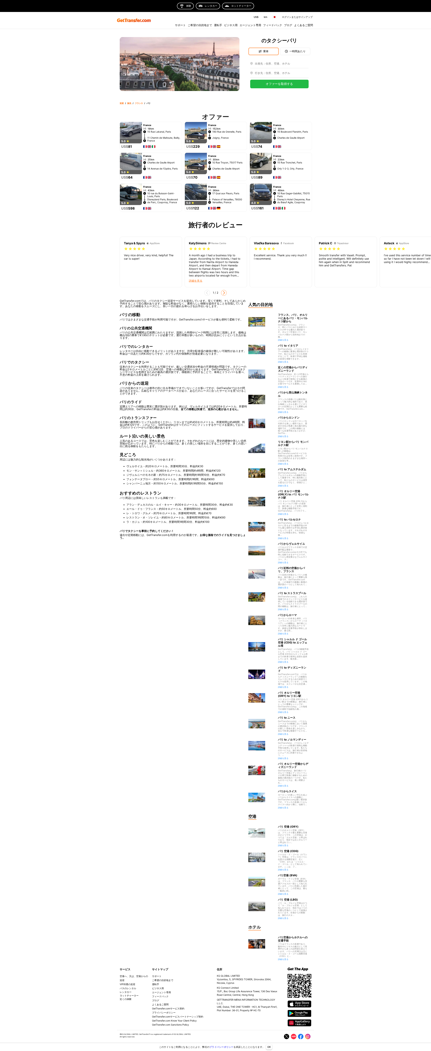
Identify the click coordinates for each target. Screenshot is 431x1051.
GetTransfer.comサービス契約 (168, 1008)
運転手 (218, 25)
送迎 (122, 103)
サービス (125, 969)
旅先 (129, 103)
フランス (139, 103)
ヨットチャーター (129, 995)
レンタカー (125, 992)
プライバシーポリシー (221, 1046)
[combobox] (282, 65)
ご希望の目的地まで (200, 25)
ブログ (288, 25)
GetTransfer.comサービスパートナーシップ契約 (177, 1016)
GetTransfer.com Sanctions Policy (170, 1024)
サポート (180, 25)
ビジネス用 (231, 25)
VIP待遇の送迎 (127, 984)
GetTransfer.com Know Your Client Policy (174, 1020)
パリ (148, 103)
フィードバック (272, 25)
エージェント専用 (250, 25)
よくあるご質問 (303, 25)
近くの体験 (125, 999)
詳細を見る (283, 340)
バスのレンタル (128, 988)
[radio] (126, 249)
